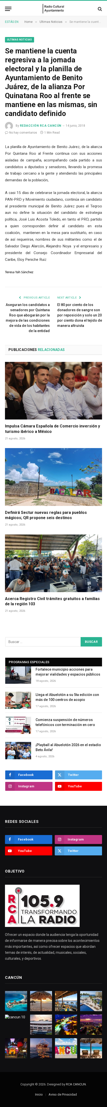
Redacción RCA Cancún (40, 125)
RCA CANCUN (76, 1084)
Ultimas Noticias (19, 39)
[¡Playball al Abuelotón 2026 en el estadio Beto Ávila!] (18, 750)
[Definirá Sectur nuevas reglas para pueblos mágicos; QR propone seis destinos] (53, 477)
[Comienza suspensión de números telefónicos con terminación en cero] (18, 725)
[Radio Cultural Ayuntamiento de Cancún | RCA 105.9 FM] (53, 9)
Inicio (39, 1094)
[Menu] (8, 8)
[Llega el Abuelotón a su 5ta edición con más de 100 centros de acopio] (18, 700)
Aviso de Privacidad (63, 1094)
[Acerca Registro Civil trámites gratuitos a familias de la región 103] (53, 563)
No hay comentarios (23, 132)
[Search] (99, 8)
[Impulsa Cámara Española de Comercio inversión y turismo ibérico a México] (53, 391)
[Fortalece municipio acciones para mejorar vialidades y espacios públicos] (18, 675)
